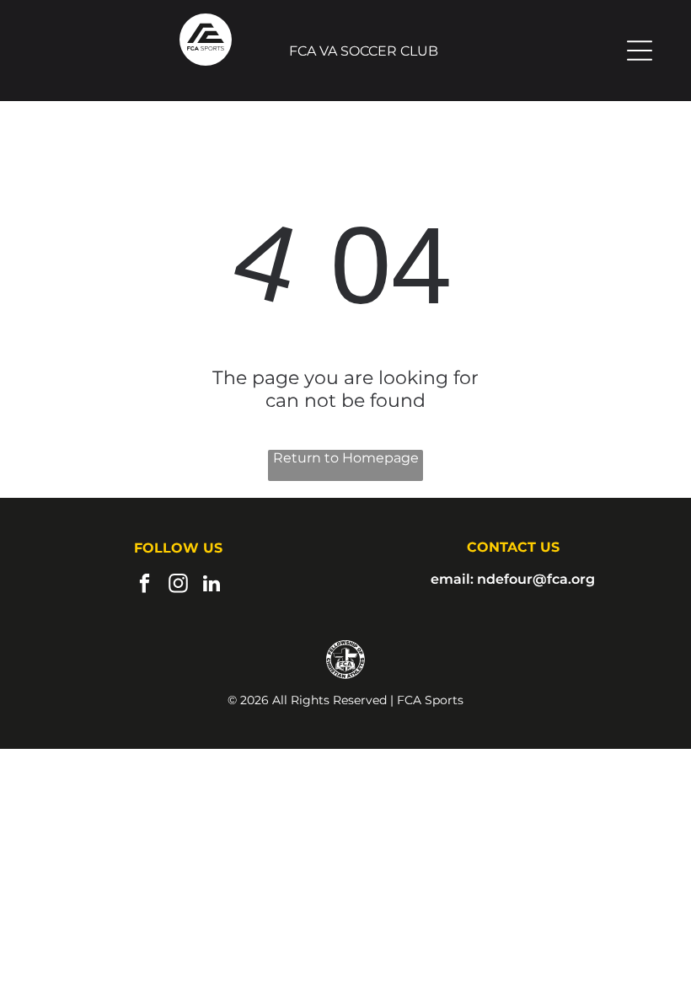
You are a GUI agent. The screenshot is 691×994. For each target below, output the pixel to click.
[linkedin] (212, 585)
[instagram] (178, 585)
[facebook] (144, 585)
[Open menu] (639, 50)
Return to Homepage (346, 458)
